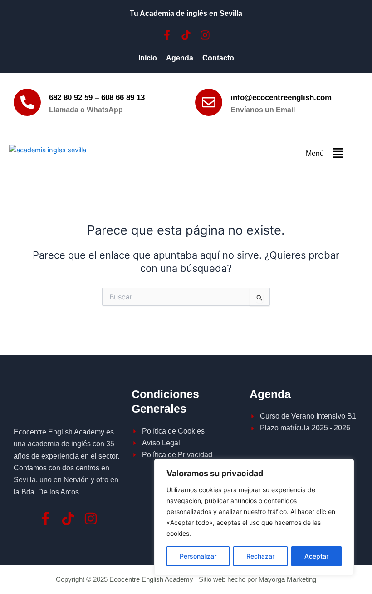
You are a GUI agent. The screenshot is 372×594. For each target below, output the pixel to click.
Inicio (147, 58)
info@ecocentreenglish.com (281, 97)
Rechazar (260, 556)
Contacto (218, 58)
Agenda (179, 58)
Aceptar (316, 556)
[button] (337, 154)
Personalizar (198, 556)
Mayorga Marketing (287, 579)
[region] (254, 517)
